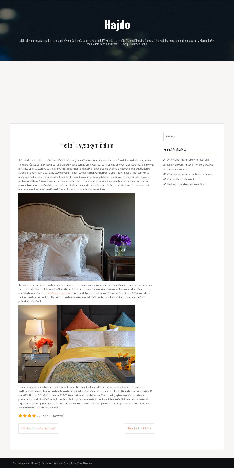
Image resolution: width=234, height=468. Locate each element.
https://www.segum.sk (57, 293)
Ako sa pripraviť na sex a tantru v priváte (190, 173)
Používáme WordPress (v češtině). (32, 463)
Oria (65, 463)
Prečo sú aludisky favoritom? (39, 428)
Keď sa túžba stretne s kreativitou (186, 184)
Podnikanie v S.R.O (138, 428)
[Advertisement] (117, 89)
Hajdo (117, 24)
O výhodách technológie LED (183, 179)
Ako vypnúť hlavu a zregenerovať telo (188, 159)
